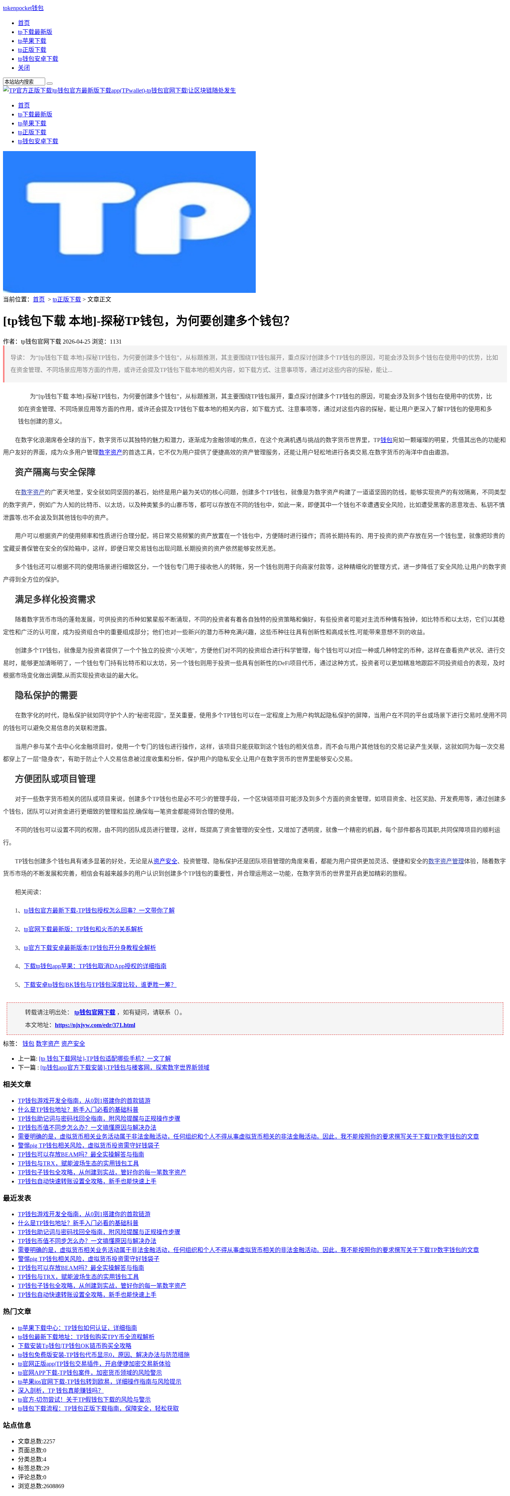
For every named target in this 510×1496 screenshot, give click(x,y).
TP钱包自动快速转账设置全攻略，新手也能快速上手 (87, 1181)
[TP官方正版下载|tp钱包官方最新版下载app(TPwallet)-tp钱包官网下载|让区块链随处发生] (119, 90)
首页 (24, 23)
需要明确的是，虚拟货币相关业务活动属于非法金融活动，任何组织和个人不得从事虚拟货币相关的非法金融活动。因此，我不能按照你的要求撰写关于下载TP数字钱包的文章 (248, 1136)
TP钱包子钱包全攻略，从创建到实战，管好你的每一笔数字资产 (102, 1172)
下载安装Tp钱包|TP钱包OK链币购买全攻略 (74, 1346)
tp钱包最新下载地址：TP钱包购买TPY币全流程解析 (86, 1337)
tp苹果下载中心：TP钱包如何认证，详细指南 (77, 1328)
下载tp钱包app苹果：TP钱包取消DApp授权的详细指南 (95, 966)
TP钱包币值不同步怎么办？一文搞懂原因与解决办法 (87, 1127)
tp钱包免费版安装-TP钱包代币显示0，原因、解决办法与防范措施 (104, 1355)
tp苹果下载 (32, 41)
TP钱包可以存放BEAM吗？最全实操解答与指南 (81, 1154)
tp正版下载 (32, 50)
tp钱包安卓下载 (38, 59)
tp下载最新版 (35, 32)
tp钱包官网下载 (94, 1012)
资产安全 (165, 861)
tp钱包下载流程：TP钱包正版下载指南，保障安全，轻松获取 (98, 1408)
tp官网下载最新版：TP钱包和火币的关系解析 (83, 929)
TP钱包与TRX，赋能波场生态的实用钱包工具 (78, 1163)
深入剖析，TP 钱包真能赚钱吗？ (61, 1390)
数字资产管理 (446, 861)
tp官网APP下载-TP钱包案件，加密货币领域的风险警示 (90, 1373)
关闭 (24, 68)
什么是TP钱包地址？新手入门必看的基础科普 (78, 1110)
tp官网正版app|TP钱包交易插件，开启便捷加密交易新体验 (94, 1364)
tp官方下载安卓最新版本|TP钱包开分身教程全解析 (90, 948)
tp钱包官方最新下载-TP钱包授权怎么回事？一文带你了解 (99, 910)
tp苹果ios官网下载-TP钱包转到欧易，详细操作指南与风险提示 (99, 1381)
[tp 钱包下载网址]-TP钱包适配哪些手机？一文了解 (105, 1058)
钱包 (386, 440)
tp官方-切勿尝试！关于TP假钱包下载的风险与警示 (84, 1399)
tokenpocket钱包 (23, 8)
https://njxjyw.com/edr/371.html (95, 1025)
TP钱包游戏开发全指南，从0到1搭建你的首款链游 (84, 1101)
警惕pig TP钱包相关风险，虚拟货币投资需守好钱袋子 (88, 1145)
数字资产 (110, 452)
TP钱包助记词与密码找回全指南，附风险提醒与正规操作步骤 (99, 1118)
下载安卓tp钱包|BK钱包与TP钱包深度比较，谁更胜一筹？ (100, 985)
